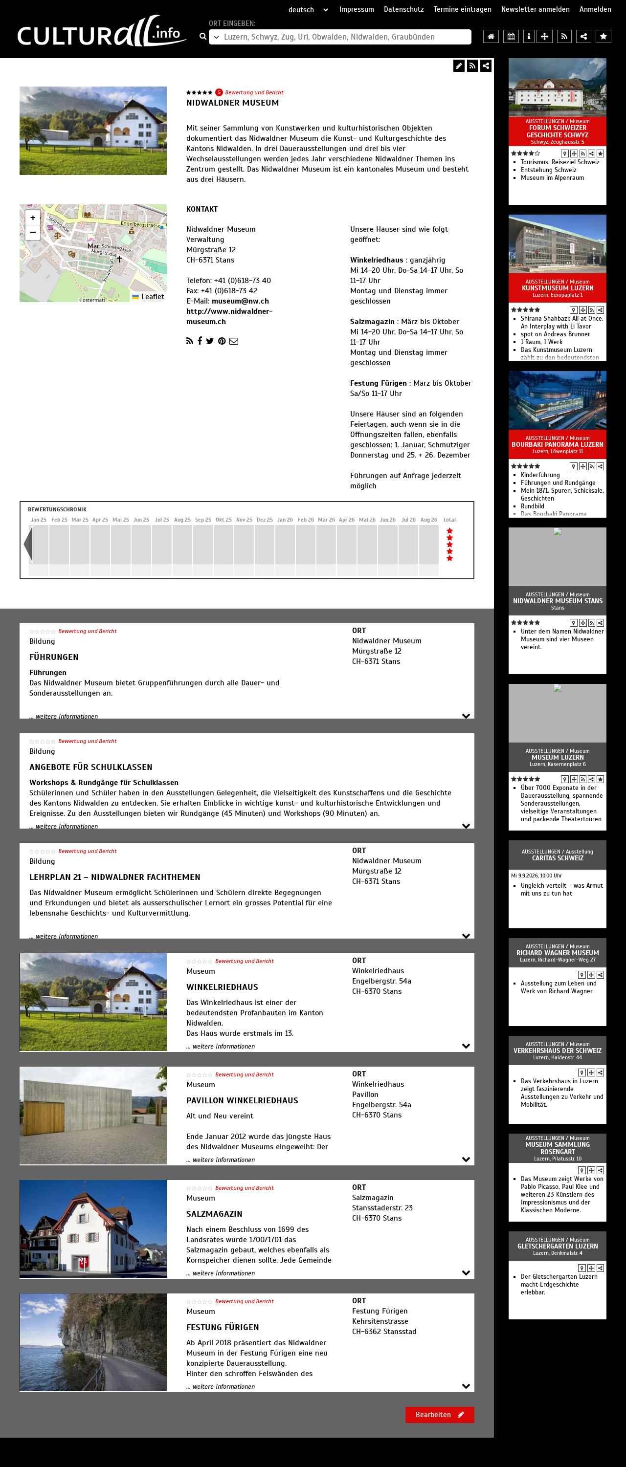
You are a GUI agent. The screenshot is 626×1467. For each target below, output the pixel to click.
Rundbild (532, 506)
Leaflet (151, 297)
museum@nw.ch (240, 301)
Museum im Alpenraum (552, 178)
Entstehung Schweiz (549, 170)
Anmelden (595, 9)
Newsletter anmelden (535, 9)
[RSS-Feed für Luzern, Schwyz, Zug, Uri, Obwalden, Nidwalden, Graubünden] (564, 36)
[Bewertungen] (600, 153)
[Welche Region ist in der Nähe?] (545, 36)
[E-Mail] (233, 341)
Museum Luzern (558, 757)
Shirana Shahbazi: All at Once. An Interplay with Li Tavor (562, 322)
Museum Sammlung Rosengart (557, 1148)
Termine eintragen (463, 9)
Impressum (356, 9)
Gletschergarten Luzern (557, 1246)
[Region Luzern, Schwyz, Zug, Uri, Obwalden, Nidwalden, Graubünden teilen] (583, 36)
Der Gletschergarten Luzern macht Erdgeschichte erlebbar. (559, 1284)
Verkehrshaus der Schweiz (558, 1050)
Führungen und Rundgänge (558, 483)
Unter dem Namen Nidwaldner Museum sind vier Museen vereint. (562, 639)
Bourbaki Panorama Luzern (558, 444)
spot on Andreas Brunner (555, 334)
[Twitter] (210, 341)
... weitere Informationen (63, 717)
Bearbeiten (434, 1414)
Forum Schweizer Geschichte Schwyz (557, 131)
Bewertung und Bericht (254, 92)
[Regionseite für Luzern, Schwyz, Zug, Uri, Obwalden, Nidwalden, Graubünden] (491, 36)
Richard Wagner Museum (557, 953)
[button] (94, 243)
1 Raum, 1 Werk (541, 342)
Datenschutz (404, 9)
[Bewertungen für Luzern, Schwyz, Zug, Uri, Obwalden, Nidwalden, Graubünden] (603, 36)
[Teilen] (486, 66)
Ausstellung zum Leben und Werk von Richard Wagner (559, 987)
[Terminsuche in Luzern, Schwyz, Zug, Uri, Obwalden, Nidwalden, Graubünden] (511, 36)
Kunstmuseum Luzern (558, 288)
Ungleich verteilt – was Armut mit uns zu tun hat (562, 890)
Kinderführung (540, 475)
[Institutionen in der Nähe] (574, 153)
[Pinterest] (221, 341)
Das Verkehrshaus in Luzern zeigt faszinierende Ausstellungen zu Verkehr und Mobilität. (562, 1093)
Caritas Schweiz (557, 858)
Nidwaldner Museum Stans (558, 601)
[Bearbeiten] (459, 66)
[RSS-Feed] (472, 66)
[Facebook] (199, 341)
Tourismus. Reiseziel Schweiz (560, 162)
